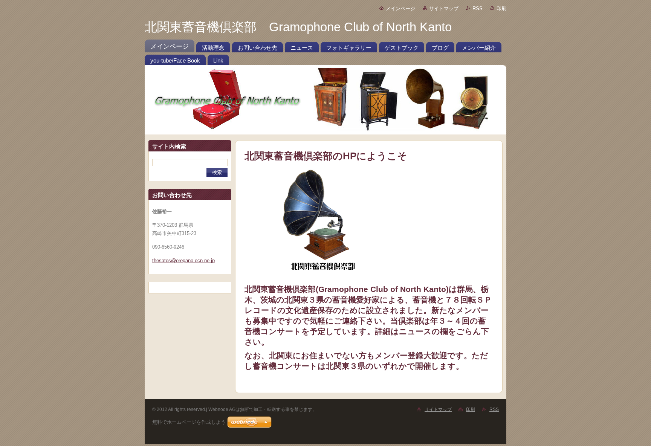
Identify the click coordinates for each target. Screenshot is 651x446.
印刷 (501, 8)
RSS (477, 8)
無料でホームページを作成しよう (189, 422)
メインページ (400, 8)
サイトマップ (443, 8)
